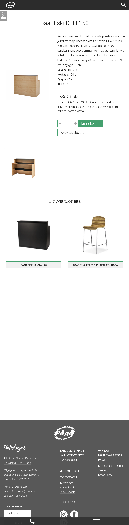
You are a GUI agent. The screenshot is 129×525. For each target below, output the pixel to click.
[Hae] (123, 5)
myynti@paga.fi (69, 476)
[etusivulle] (10, 5)
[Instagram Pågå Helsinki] (64, 514)
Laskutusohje (67, 492)
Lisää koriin (89, 123)
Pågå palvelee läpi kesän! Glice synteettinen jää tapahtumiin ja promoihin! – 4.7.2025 (21, 475)
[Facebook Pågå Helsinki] (74, 514)
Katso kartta (105, 474)
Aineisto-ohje (67, 501)
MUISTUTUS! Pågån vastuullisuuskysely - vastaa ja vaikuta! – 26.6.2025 (21, 491)
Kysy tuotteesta (72, 132)
